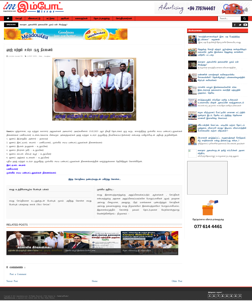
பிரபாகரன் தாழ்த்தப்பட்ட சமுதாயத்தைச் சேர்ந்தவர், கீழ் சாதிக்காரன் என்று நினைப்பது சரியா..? (222, 139)
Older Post (177, 281)
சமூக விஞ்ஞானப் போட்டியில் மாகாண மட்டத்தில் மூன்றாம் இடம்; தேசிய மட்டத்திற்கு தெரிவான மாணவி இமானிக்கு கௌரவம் (221, 115)
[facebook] (234, 25)
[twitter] (240, 25)
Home (95, 281)
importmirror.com (9, 298)
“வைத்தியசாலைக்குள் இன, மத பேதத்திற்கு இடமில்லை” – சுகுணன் (219, 38)
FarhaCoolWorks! (62, 296)
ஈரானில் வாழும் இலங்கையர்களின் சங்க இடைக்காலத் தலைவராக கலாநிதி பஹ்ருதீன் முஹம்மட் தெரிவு (219, 90)
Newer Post (12, 281)
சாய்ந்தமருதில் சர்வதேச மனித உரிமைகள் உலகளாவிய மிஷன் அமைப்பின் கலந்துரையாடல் (221, 101)
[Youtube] (245, 25)
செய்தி (18, 18)
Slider (40, 56)
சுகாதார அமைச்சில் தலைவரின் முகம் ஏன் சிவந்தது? (43, 25)
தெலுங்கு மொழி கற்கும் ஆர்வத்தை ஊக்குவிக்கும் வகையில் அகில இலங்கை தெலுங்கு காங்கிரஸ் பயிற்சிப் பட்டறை (222, 52)
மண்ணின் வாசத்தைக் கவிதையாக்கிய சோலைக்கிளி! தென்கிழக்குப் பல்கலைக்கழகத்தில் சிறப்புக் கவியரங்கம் (221, 77)
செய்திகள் (47, 56)
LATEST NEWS (32, 56)
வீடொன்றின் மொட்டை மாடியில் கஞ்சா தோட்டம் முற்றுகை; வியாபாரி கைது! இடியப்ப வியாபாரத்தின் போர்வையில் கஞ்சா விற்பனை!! (222, 128)
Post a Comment (18, 274)
